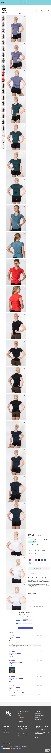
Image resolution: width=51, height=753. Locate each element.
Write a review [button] (25, 627)
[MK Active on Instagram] (4, 2)
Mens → (19, 715)
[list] (16, 312)
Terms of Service (5, 732)
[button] (19, 7)
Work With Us (38, 719)
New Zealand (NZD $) (5, 743)
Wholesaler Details (39, 715)
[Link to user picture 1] (12, 670)
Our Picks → (21, 717)
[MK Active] (4, 10)
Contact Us (37, 717)
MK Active (6, 746)
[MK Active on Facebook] (2, 2)
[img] (12, 635)
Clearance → (21, 721)
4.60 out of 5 (29, 614)
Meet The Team (38, 713)
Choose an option (38, 568)
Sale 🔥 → (20, 719)
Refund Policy (4, 730)
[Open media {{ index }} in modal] (16, 28)
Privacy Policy (4, 728)
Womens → (20, 713)
